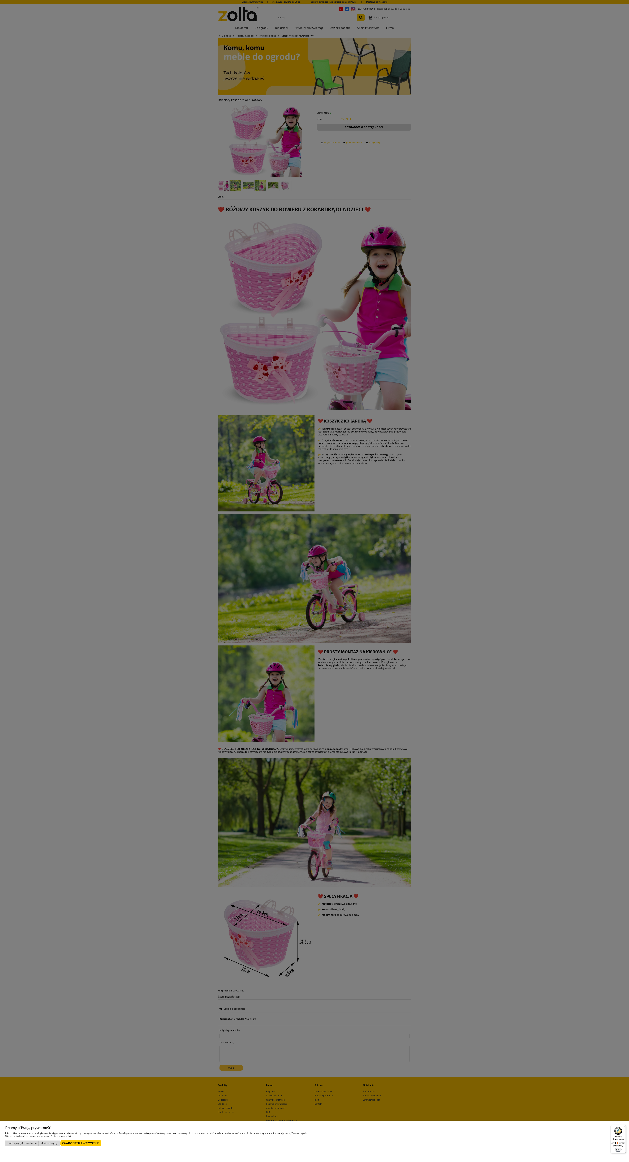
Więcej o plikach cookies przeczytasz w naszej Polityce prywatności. (38, 1136)
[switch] (618, 1150)
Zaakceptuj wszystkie (81, 1143)
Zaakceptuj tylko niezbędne (22, 1143)
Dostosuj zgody (49, 1143)
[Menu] (624, 1127)
